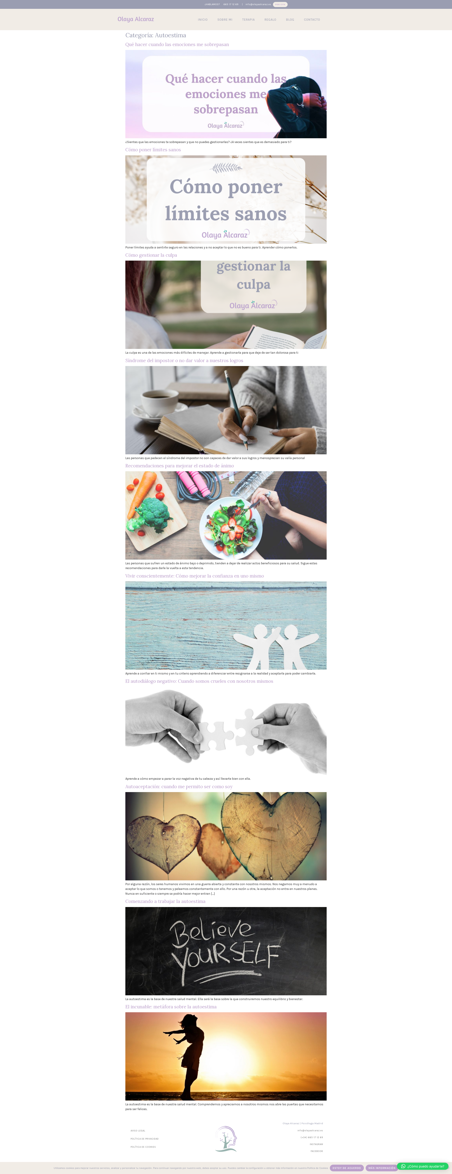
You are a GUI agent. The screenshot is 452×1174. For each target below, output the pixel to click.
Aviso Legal (138, 1130)
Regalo (270, 20)
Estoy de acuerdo (347, 1168)
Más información (382, 1168)
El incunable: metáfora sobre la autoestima (171, 1007)
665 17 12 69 (231, 4)
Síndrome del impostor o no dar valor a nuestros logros (184, 360)
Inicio (203, 20)
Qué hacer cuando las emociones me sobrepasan (177, 44)
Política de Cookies (143, 1147)
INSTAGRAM (316, 1144)
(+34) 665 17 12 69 (312, 1137)
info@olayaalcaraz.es (258, 4)
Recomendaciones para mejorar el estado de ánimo (179, 466)
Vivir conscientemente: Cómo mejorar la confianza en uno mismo (194, 576)
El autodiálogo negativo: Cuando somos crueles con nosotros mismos (199, 681)
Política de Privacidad (145, 1138)
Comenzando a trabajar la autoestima (165, 901)
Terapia (248, 20)
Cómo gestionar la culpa (151, 255)
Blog (290, 20)
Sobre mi (225, 20)
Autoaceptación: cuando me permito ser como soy (179, 786)
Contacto (312, 20)
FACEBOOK (317, 1151)
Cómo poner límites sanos (153, 150)
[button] (422, 1166)
